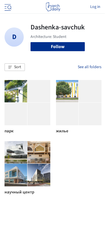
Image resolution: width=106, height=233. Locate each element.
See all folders (89, 67)
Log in (95, 7)
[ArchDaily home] (53, 6)
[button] (15, 67)
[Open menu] (7, 7)
